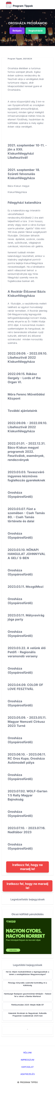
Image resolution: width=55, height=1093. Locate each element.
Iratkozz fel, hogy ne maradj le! (27, 867)
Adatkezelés (27, 1074)
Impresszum (27, 1059)
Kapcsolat (27, 1067)
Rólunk (27, 1052)
